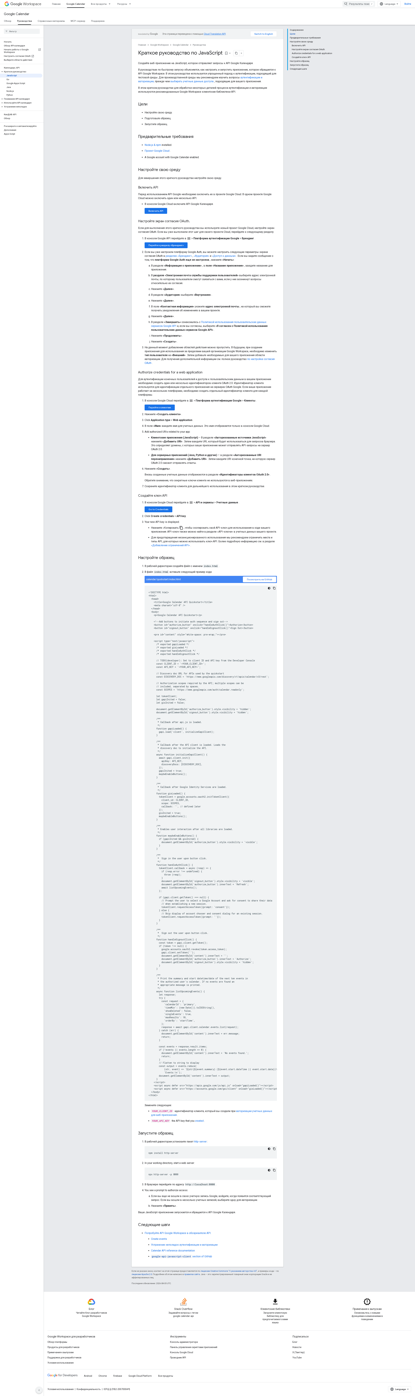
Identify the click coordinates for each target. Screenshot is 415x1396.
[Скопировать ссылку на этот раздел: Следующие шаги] (173, 1225)
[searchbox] (22, 31)
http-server (200, 1141)
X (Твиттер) (298, 1352)
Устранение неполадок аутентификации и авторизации (184, 1244)
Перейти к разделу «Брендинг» (166, 245)
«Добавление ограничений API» (170, 545)
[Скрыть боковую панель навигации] (39, 1390)
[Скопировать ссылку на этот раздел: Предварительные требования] (196, 137)
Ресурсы (122, 3)
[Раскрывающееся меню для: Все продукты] (110, 4)
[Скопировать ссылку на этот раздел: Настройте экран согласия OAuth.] (193, 221)
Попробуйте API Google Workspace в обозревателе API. (178, 1233)
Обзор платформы (57, 1342)
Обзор (7, 20)
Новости (296, 1347)
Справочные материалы (51, 20)
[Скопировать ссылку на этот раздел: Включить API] (161, 188)
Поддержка (97, 20)
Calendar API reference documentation (173, 1250)
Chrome (103, 1376)
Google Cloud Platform (140, 1376)
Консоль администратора (184, 1342)
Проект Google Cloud (157, 150)
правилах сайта (192, 1274)
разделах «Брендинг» (179, 255)
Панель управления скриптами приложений (193, 1347)
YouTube (297, 1357)
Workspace (32, 4)
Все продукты (99, 3)
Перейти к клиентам (159, 407)
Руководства (24, 20)
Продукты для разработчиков (63, 1347)
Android (88, 1376)
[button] (21, 72)
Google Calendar (75, 3)
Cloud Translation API (215, 34)
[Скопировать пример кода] (274, 588)
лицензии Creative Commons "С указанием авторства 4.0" (229, 1271)
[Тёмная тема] (269, 588)
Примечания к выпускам (60, 1352)
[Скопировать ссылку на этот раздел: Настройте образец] (177, 558)
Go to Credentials (158, 509)
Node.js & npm (153, 144)
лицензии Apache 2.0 (142, 1274)
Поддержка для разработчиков (64, 1357)
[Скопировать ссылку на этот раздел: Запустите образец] (176, 1133)
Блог (294, 1342)
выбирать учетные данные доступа (191, 81)
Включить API (155, 210)
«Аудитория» (201, 255)
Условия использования (60, 1362)
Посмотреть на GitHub (259, 579)
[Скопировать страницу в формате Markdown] (236, 53)
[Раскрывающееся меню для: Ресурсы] (131, 4)
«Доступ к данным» (224, 255)
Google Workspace (159, 45)
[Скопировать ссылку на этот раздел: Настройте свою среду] (183, 170)
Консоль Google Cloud (181, 1352)
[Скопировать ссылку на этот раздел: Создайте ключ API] (170, 496)
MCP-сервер (78, 20)
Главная (56, 3)
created (199, 1120)
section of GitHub (182, 1256)
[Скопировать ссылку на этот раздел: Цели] (151, 104)
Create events (159, 1238)
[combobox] (359, 4)
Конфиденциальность (89, 1389)
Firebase (117, 1376)
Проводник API (178, 1357)
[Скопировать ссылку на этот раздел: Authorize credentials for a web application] (205, 373)
